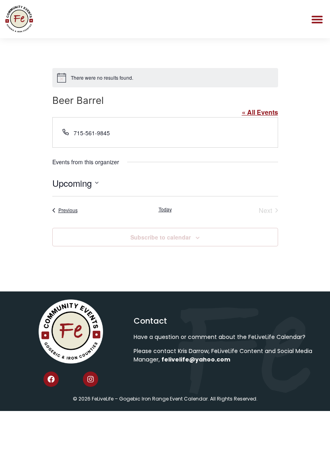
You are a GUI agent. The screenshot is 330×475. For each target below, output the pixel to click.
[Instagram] (90, 379)
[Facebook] (51, 379)
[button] (317, 19)
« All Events (260, 112)
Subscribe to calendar (160, 237)
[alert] (165, 77)
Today (165, 209)
